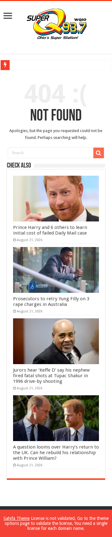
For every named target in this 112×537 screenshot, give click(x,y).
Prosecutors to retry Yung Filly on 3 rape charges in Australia (51, 301)
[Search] (98, 153)
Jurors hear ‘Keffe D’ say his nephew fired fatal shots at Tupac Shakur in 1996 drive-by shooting (51, 375)
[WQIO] (56, 23)
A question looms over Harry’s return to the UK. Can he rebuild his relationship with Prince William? (56, 452)
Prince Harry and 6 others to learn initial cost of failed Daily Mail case (50, 230)
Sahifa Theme (16, 518)
